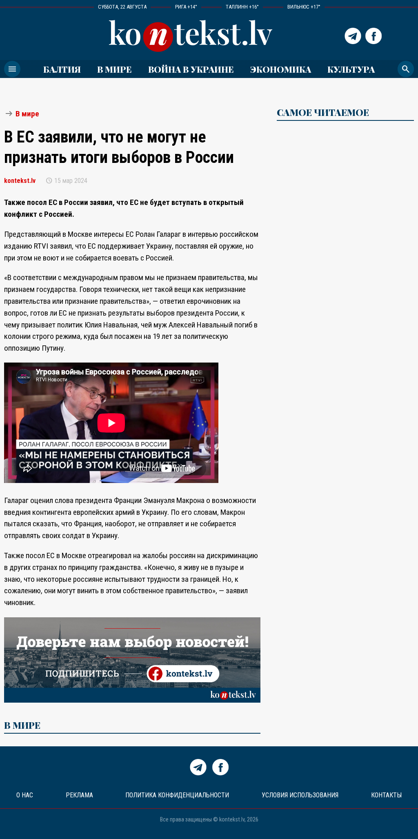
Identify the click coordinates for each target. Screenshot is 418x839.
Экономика (280, 69)
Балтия (62, 69)
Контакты (386, 795)
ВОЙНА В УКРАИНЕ (191, 69)
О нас (24, 795)
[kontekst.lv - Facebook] (373, 36)
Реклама (79, 795)
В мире (114, 69)
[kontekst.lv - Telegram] (353, 36)
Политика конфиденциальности (177, 795)
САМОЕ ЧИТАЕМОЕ (323, 112)
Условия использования (300, 795)
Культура (351, 69)
